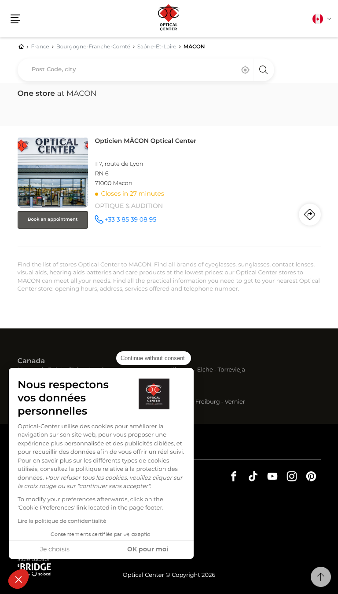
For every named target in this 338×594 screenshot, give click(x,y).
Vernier (234, 402)
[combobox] (146, 69)
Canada (31, 361)
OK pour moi (147, 550)
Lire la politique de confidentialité (62, 521)
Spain (179, 361)
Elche (205, 370)
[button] (18, 579)
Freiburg (207, 402)
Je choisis (55, 550)
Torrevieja (231, 370)
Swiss (179, 393)
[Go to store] (169, 190)
